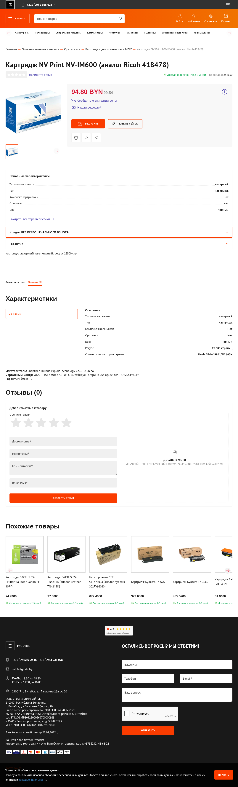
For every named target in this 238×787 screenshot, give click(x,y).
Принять (223, 774)
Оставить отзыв (63, 498)
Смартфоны (22, 32)
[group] (33, 112)
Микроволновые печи (175, 32)
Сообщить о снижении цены (97, 100)
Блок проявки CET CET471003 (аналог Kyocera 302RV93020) (107, 581)
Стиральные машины (68, 32)
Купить (128, 123)
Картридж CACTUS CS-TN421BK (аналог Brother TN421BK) (64, 581)
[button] (10, 151)
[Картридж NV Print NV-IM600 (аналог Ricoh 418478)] (96, 137)
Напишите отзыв (40, 75)
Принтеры (132, 32)
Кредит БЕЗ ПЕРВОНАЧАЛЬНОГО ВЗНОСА (39, 232)
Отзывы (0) (35, 281)
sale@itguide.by (22, 669)
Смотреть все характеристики (29, 219)
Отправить (148, 730)
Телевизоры (42, 32)
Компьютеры (95, 32)
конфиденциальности (32, 779)
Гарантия (16, 244)
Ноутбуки (114, 32)
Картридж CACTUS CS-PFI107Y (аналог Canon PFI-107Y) (23, 581)
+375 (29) (24, 660)
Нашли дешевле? (89, 107)
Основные (15, 313)
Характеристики (15, 281)
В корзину (92, 123)
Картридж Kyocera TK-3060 (190, 582)
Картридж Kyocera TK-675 (148, 582)
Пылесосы (150, 32)
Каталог (20, 18)
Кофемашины (202, 32)
